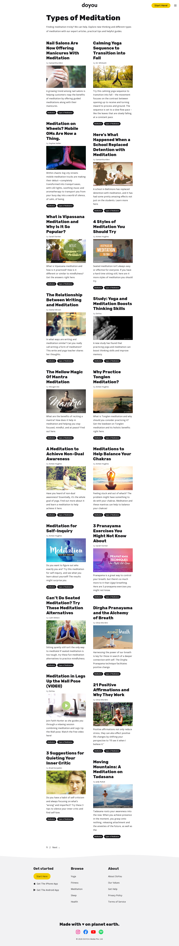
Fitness (74, 882)
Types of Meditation (65, 113)
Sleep (74, 895)
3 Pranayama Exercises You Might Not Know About (109, 533)
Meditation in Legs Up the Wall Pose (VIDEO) (65, 681)
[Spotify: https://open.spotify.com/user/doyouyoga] (101, 932)
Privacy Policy (115, 895)
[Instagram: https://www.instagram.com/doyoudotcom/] (78, 932)
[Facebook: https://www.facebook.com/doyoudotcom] (85, 932)
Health (74, 901)
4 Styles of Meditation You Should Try (109, 226)
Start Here (42, 876)
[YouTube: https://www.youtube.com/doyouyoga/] (93, 932)
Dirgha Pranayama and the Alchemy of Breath (112, 612)
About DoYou (115, 876)
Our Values (114, 882)
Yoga (73, 876)
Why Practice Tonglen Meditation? (107, 376)
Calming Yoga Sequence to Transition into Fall (109, 50)
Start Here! (161, 5)
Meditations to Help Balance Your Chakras (112, 453)
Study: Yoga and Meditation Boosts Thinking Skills (112, 303)
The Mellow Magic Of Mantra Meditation (64, 376)
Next (56, 847)
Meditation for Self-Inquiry (61, 528)
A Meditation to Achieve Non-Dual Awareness (65, 453)
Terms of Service (117, 901)
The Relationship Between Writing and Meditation (64, 299)
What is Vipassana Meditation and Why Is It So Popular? (65, 224)
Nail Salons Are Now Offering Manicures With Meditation (62, 50)
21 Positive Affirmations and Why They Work (111, 689)
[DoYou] (89, 6)
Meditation (51, 113)
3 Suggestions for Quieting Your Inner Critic (65, 758)
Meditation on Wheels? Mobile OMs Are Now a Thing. (62, 131)
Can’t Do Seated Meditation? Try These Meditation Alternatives (64, 605)
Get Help (112, 889)
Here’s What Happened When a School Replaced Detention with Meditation (111, 144)
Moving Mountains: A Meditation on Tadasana (108, 769)
